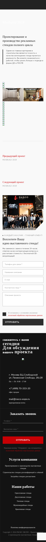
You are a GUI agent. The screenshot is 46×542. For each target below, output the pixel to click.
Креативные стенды (23, 509)
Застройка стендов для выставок (23, 476)
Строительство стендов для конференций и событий (23, 472)
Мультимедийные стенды (23, 505)
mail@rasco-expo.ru (19, 399)
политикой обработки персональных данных (25, 315)
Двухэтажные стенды (23, 497)
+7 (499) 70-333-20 (19, 388)
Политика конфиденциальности (23, 527)
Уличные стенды (23, 501)
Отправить (12, 322)
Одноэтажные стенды (23, 493)
